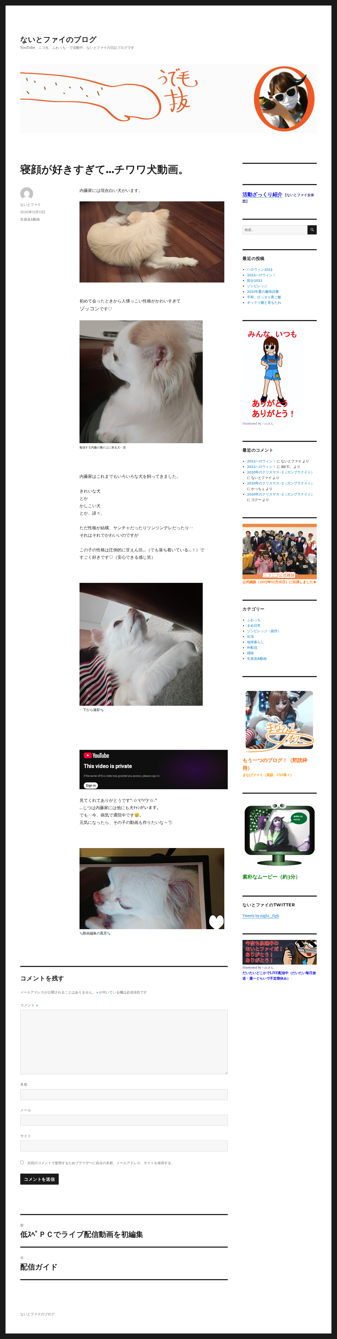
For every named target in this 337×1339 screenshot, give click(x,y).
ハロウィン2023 (259, 269)
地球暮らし (255, 642)
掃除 (250, 653)
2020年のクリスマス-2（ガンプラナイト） (280, 472)
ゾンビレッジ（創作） (264, 631)
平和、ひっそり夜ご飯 (264, 297)
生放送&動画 (30, 219)
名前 (24, 1084)
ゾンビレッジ (257, 286)
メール (25, 1110)
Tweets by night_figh (260, 916)
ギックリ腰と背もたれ (264, 302)
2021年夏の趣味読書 (263, 291)
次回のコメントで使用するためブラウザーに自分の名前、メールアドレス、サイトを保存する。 (101, 1163)
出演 (250, 636)
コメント (29, 1005)
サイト (25, 1136)
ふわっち (254, 620)
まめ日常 (254, 625)
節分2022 (254, 280)
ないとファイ (30, 204)
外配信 (252, 647)
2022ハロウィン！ (261, 275)
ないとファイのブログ (58, 39)
